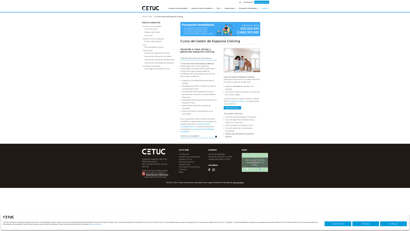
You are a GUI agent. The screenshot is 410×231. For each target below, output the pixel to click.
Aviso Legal (207, 183)
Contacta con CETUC (237, 101)
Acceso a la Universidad (189, 157)
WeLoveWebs (238, 183)
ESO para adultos (186, 162)
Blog (181, 172)
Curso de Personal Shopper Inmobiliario (240, 117)
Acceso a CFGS (185, 159)
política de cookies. (95, 224)
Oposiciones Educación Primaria (157, 53)
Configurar (393, 224)
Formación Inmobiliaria (189, 167)
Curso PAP (148, 35)
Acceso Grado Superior (153, 41)
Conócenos (248, 2)
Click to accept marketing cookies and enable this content (254, 162)
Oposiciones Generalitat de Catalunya (159, 63)
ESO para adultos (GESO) (153, 47)
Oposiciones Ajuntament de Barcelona (159, 60)
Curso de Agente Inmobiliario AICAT (239, 125)
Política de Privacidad (221, 183)
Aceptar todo (337, 224)
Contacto (264, 8)
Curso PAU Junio (150, 29)
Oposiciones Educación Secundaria (158, 56)
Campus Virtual (261, 2)
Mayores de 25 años (152, 32)
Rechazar (366, 224)
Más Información (232, 108)
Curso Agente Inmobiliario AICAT (157, 69)
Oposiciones (184, 164)
